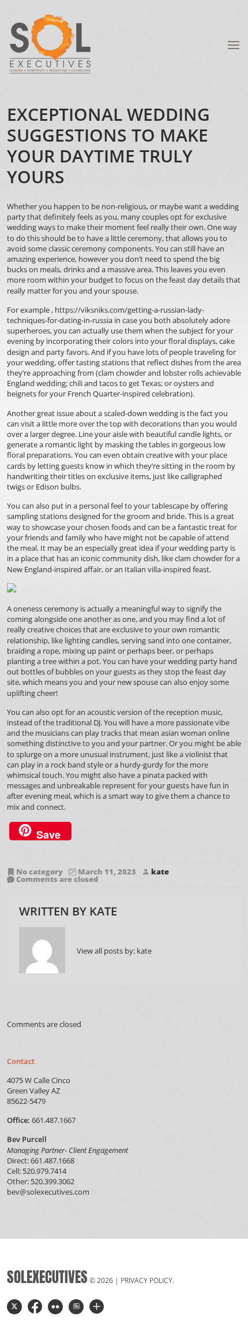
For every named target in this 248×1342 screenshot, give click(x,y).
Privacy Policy (146, 1280)
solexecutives (47, 1277)
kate (160, 871)
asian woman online (195, 733)
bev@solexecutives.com (48, 1192)
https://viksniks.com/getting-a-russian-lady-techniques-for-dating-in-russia (105, 315)
